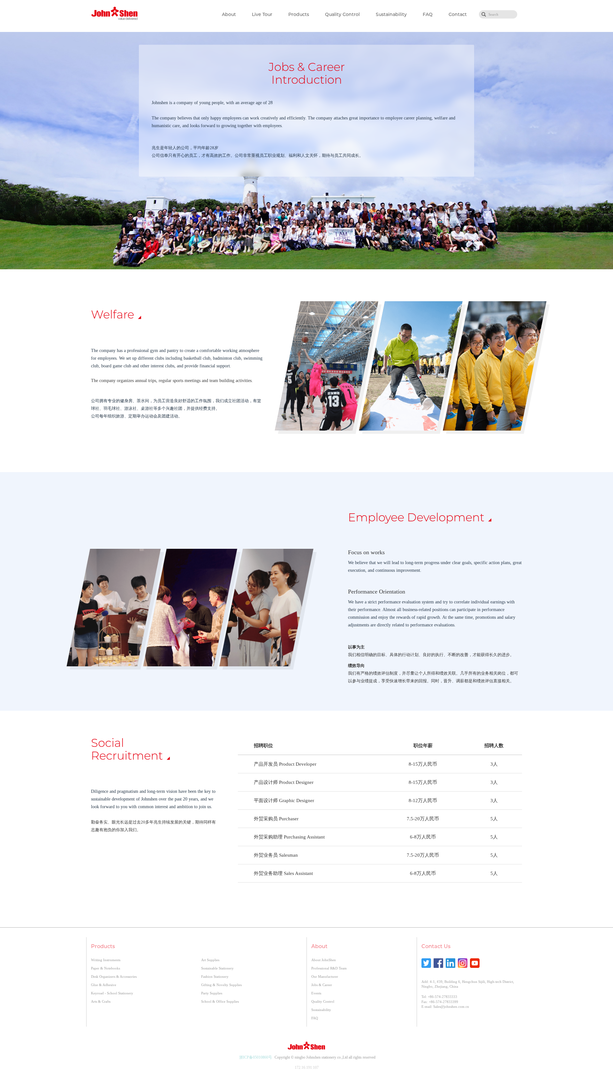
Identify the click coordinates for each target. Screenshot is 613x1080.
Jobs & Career (321, 985)
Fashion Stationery (215, 976)
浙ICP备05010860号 (255, 1057)
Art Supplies (210, 960)
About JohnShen (323, 960)
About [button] (229, 14)
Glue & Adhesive (103, 985)
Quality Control (342, 14)
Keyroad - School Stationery (112, 993)
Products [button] (298, 14)
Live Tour (262, 14)
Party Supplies (211, 993)
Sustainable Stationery (217, 968)
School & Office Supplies (220, 1001)
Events (316, 993)
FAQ (428, 14)
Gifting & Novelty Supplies (221, 985)
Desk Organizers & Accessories (114, 976)
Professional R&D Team (329, 968)
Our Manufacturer (324, 976)
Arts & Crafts (100, 1001)
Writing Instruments (105, 960)
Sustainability (391, 14)
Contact (458, 14)
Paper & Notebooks (105, 968)
